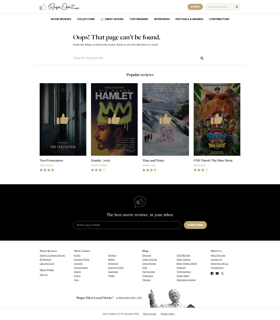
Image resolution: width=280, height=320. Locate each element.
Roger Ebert (183, 276)
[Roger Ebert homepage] (59, 6)
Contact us (216, 259)
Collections (86, 19)
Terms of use (149, 314)
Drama (77, 271)
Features (181, 267)
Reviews (146, 255)
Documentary (81, 267)
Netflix (111, 259)
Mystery (112, 255)
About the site (218, 255)
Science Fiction (116, 267)
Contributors (219, 19)
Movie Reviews (61, 19)
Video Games (183, 259)
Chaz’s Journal (149, 259)
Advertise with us (219, 263)
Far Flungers (148, 271)
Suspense (113, 271)
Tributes (146, 280)
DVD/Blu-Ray (183, 255)
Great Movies (114, 19)
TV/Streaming (138, 19)
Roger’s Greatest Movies (52, 255)
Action (77, 255)
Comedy (78, 263)
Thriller (111, 276)
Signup (195, 6)
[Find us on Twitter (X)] (222, 273)
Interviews (162, 19)
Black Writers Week (187, 263)
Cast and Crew (47, 263)
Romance (113, 263)
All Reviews (45, 259)
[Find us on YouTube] (217, 273)
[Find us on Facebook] (212, 273)
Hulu (76, 280)
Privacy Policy (168, 314)
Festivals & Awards (189, 19)
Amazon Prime (81, 259)
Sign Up (44, 274)
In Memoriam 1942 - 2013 (129, 297)
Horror (77, 276)
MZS (144, 267)
